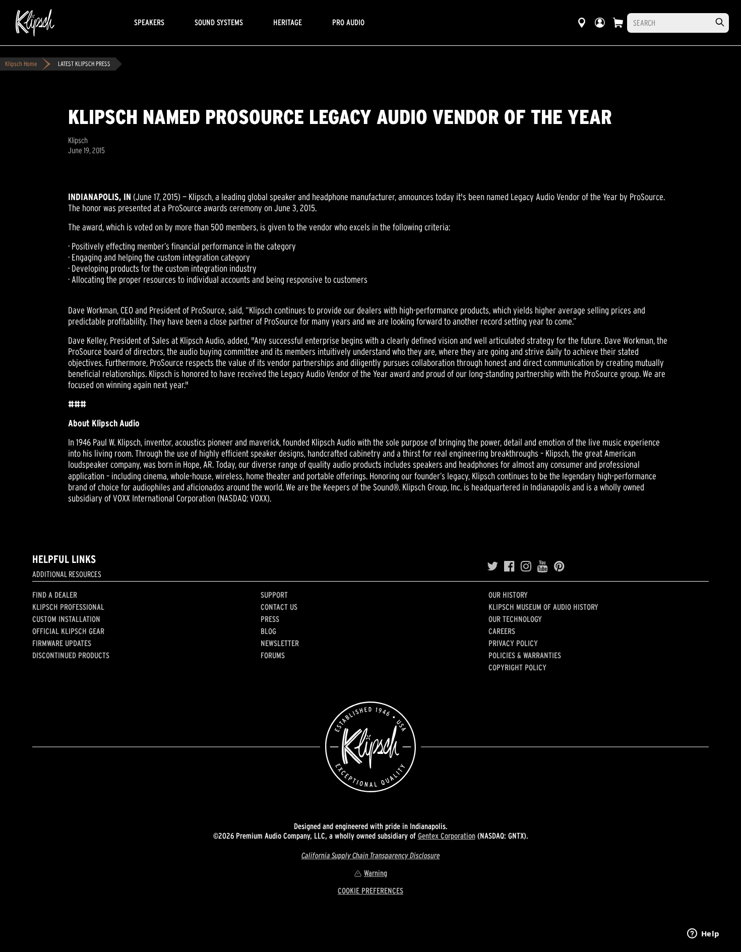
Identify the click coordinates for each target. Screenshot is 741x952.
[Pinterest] (559, 566)
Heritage (287, 22)
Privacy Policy (513, 643)
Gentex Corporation (446, 835)
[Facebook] (509, 566)
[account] (600, 22)
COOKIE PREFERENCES (370, 890)
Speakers (149, 22)
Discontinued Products (70, 655)
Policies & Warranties (524, 655)
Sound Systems (219, 22)
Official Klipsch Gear (68, 631)
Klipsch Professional (68, 606)
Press (270, 618)
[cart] (618, 22)
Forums (273, 655)
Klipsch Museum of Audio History (543, 606)
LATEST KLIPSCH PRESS (84, 64)
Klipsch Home (21, 64)
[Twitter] (492, 566)
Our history (508, 594)
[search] (720, 22)
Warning (375, 872)
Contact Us (279, 606)
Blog (268, 631)
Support (274, 594)
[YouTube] (542, 566)
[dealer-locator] (582, 22)
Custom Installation (66, 618)
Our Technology (515, 618)
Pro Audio (348, 22)
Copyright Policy (517, 667)
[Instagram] (526, 566)
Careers (501, 631)
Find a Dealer (54, 594)
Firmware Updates (61, 643)
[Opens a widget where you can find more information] (703, 934)
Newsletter (280, 643)
